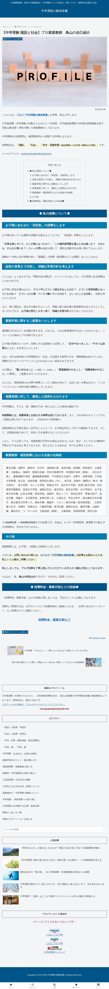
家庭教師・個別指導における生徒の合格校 (52, 192)
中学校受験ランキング (54, 952)
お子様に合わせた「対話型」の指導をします (53, 175)
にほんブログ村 (54, 934)
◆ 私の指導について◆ (40, 171)
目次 (50, 165)
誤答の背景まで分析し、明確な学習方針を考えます (56, 179)
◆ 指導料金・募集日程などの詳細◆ (47, 201)
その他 (35, 197)
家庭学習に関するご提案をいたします (50, 184)
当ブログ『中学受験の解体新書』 (58, 555)
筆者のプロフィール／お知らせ (16, 632)
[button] (104, 829)
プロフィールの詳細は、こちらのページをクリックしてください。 (34, 704)
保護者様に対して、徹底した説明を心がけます (54, 188)
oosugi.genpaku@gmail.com (36, 153)
